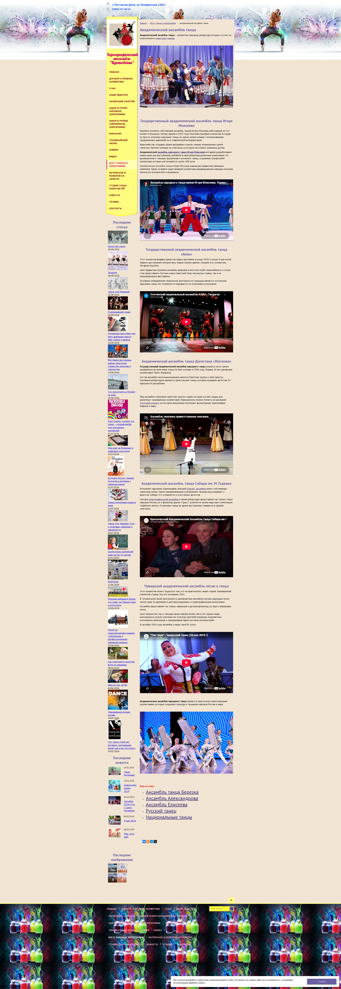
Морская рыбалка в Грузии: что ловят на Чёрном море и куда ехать (122, 602)
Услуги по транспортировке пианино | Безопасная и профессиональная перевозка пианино (121, 636)
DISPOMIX (113, 581)
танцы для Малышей (119, 291)
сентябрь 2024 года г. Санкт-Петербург (129, 806)
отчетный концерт (149, 402)
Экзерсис (112, 272)
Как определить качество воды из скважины (121, 663)
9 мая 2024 (130, 820)
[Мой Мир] (151, 841)
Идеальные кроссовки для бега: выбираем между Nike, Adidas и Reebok (121, 336)
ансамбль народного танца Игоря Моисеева (181, 152)
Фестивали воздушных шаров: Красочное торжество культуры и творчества (119, 364)
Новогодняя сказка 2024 (130, 788)
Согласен (321, 981)
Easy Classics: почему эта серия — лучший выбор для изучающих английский (121, 426)
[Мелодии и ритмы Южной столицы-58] (112, 878)
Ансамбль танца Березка (172, 792)
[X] (155, 841)
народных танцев (165, 38)
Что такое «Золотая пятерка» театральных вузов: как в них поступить (121, 745)
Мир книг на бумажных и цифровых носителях (120, 449)
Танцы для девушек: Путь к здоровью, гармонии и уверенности (121, 526)
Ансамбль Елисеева (166, 804)
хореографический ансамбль (163, 499)
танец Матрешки (129, 773)
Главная (143, 23)
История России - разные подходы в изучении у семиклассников (121, 481)
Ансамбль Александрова (172, 798)
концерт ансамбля (196, 488)
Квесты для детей (117, 684)
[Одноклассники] (147, 841)
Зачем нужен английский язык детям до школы (120, 553)
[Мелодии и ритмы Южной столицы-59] (122, 868)
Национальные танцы (169, 817)
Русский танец (161, 811)
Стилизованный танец (119, 311)
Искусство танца (116, 246)
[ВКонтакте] (144, 841)
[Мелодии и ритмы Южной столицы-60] (112, 868)
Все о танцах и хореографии (163, 23)
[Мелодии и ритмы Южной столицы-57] (122, 878)
